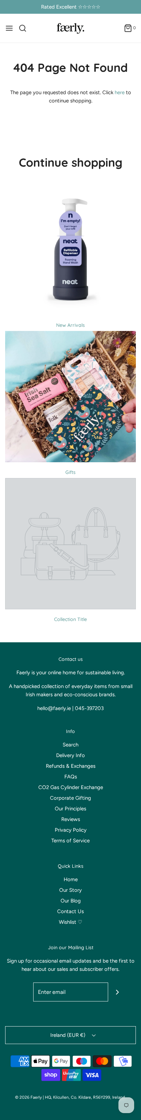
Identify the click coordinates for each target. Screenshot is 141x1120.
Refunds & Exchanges (70, 766)
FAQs (70, 777)
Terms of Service (70, 841)
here (120, 92)
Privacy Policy (71, 830)
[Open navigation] (9, 28)
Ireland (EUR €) (68, 1035)
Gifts (70, 472)
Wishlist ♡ (70, 922)
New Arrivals (70, 325)
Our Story (70, 890)
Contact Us (70, 911)
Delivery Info (70, 755)
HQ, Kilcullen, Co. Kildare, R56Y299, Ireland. (85, 1097)
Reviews (70, 819)
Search (70, 745)
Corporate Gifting (70, 798)
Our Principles (70, 809)
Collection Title (70, 619)
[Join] (117, 992)
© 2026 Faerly (28, 1097)
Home (71, 879)
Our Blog (71, 901)
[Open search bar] (25, 28)
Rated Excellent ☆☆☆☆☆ (70, 7)
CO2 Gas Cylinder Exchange (70, 787)
